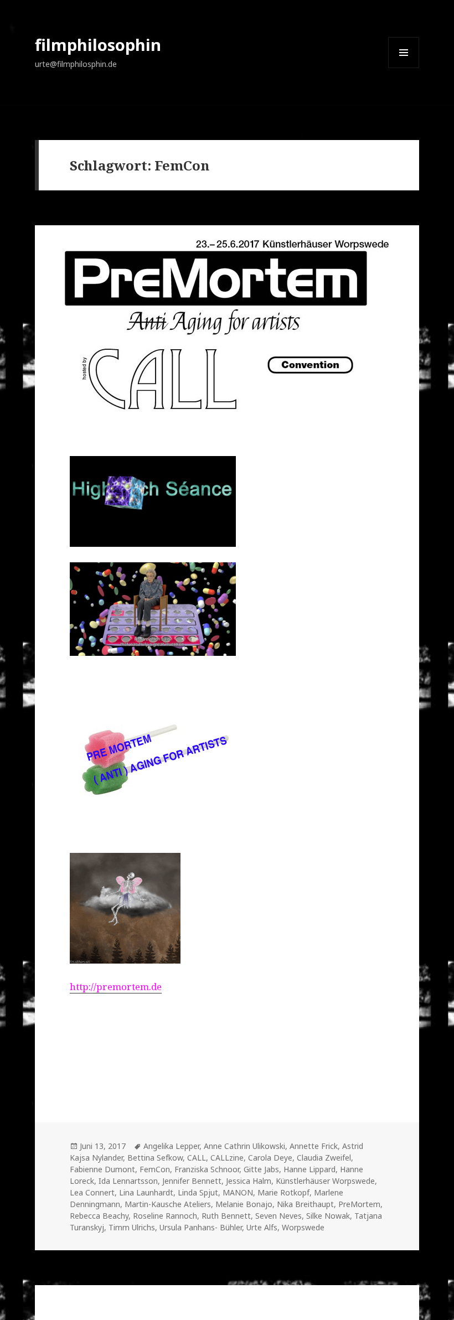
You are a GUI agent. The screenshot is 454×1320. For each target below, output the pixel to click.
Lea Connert (92, 1192)
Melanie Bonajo (243, 1204)
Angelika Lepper (171, 1146)
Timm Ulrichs (132, 1227)
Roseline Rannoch (165, 1215)
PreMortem (359, 1204)
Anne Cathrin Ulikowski (244, 1146)
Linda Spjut (198, 1192)
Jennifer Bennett (191, 1181)
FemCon (155, 1169)
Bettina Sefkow (155, 1157)
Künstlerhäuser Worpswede (325, 1181)
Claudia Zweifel (324, 1157)
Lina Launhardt (146, 1192)
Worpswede (303, 1227)
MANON (238, 1192)
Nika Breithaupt (305, 1204)
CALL (196, 1157)
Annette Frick (314, 1146)
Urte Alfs (261, 1227)
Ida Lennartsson (128, 1181)
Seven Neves (278, 1215)
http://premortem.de (116, 986)
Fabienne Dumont (102, 1169)
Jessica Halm (248, 1181)
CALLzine (227, 1157)
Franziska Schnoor (206, 1169)
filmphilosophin (98, 44)
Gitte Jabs (261, 1169)
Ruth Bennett (226, 1215)
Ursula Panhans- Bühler (200, 1227)
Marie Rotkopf (283, 1192)
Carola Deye (270, 1157)
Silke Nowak (328, 1215)
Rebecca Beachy (99, 1215)
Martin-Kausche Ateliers (168, 1204)
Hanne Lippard (309, 1169)
